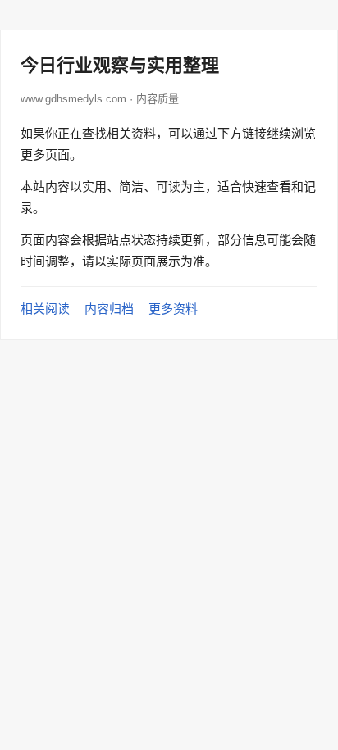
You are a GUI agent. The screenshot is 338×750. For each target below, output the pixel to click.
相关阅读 (45, 309)
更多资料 (173, 309)
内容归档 (109, 309)
